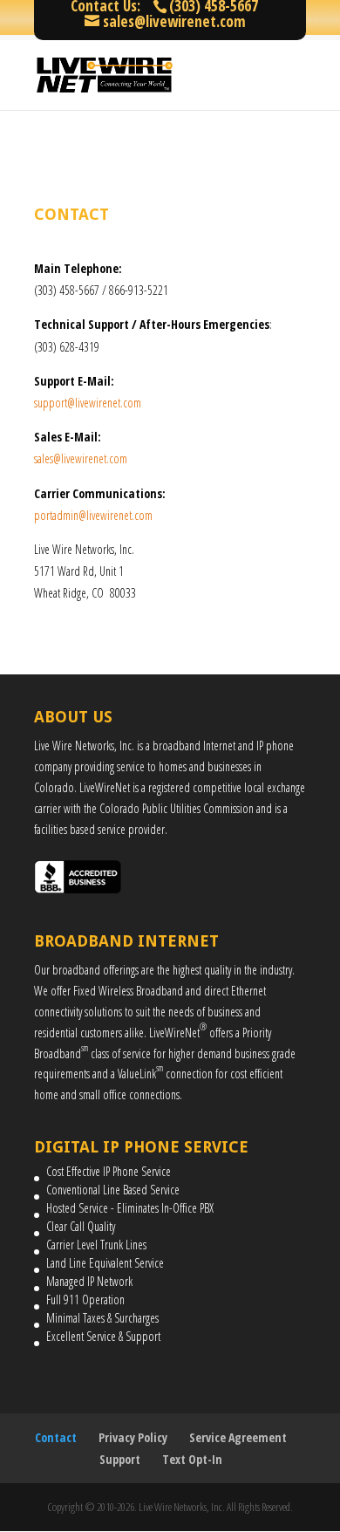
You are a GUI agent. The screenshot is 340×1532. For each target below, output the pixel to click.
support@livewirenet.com (87, 402)
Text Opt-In (192, 1459)
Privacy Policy (133, 1437)
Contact (56, 1437)
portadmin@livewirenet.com (93, 515)
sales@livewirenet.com (80, 458)
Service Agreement (238, 1437)
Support (119, 1459)
